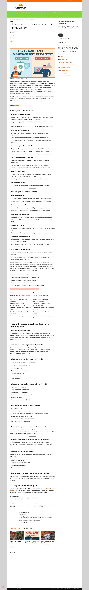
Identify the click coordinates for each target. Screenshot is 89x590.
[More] (32, 46)
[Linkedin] (72, 1)
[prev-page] (10, 546)
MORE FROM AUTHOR (27, 528)
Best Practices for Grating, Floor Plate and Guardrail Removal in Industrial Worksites (47, 543)
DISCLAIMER (22, 0)
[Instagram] (70, 1)
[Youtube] (78, 1)
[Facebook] (68, 1)
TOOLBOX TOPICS (57, 12)
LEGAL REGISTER (64, 70)
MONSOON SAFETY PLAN (66, 62)
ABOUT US (11, 0)
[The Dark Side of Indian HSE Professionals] (17, 535)
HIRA (62, 56)
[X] (76, 1)
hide (17, 105)
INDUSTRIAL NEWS (45, 16)
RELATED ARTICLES (15, 528)
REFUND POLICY (27, 0)
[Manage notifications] (3, 587)
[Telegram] (74, 1)
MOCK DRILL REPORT (65, 67)
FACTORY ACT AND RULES (33, 16)
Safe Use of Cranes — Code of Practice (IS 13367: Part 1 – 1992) (43, 505)
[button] (77, 13)
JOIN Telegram (64, 73)
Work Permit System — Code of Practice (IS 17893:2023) (19, 505)
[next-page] (12, 546)
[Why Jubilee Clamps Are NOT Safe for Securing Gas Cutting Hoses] (32, 535)
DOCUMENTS (58, 16)
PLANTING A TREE (70, 45)
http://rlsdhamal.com (22, 514)
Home (11, 19)
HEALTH (17, 12)
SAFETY (22, 12)
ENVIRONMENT (47, 12)
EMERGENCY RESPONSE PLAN (67, 65)
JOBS (52, 16)
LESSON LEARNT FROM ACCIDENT (18, 16)
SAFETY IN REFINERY (37, 12)
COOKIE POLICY (34, 0)
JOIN (61, 35)
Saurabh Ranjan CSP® (13, 30)
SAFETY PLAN (64, 59)
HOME (12, 12)
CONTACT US (16, 0)
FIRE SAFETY (28, 12)
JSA (61, 54)
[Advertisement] (68, 130)
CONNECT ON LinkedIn (66, 75)
